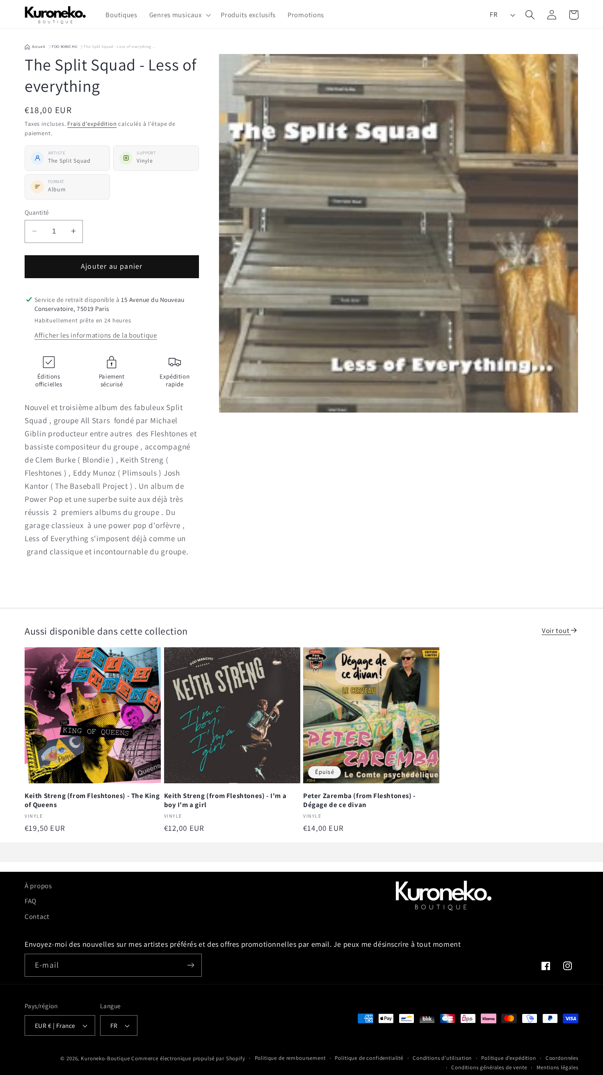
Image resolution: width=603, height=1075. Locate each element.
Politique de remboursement (290, 1058)
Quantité (37, 212)
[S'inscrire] (190, 965)
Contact (37, 916)
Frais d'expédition (91, 123)
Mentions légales (557, 1067)
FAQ (31, 900)
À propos (38, 885)
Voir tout (556, 630)
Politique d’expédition (508, 1058)
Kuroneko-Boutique (105, 1058)
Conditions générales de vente (489, 1067)
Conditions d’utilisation (442, 1058)
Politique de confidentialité (369, 1058)
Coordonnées (562, 1058)
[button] (179, 15)
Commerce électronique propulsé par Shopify (188, 1058)
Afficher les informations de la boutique (95, 335)
